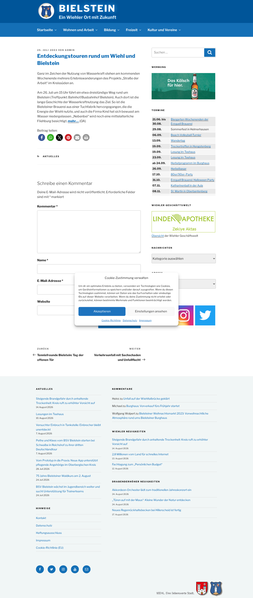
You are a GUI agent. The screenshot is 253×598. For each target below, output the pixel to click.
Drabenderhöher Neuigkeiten (136, 481)
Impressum (145, 320)
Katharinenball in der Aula (187, 185)
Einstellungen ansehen (151, 311)
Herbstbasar (178, 168)
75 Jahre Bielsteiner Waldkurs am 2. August (63, 475)
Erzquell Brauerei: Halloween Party (192, 180)
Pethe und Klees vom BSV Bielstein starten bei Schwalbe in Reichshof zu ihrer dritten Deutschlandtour (65, 445)
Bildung (110, 30)
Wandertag (178, 140)
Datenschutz (130, 320)
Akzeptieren (102, 311)
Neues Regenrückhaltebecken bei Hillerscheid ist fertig (146, 510)
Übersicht (158, 235)
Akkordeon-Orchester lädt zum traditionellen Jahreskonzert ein (151, 490)
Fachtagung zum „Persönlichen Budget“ (137, 464)
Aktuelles (51, 156)
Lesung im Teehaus (183, 151)
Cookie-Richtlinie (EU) (49, 547)
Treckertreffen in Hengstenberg (191, 146)
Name (42, 260)
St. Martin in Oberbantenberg (189, 191)
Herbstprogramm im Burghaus (190, 163)
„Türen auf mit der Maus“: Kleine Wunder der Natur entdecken (151, 500)
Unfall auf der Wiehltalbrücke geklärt (146, 398)
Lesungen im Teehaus (50, 414)
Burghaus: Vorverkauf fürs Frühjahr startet (152, 406)
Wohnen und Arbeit (78, 30)
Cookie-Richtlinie (111, 320)
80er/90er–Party (182, 174)
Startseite (45, 30)
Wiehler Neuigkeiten (129, 431)
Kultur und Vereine (162, 30)
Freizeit (132, 30)
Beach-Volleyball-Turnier (186, 135)
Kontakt (41, 518)
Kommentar (47, 206)
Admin (70, 50)
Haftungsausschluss (49, 532)
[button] (41, 137)
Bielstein (87, 8)
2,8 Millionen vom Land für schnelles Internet (140, 454)
